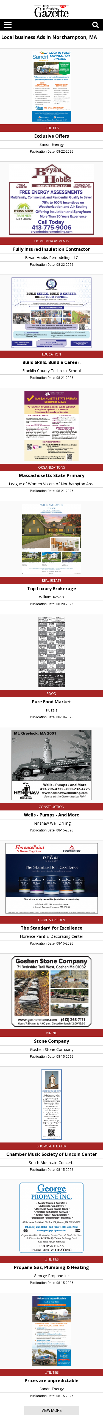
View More (51, 1410)
